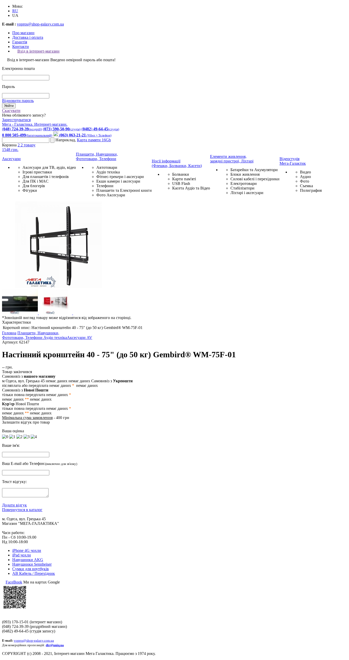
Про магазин (23, 33)
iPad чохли (21, 555)
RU (15, 11)
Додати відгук (14, 505)
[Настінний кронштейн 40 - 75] (58, 286)
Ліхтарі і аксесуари (246, 193)
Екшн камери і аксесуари (118, 181)
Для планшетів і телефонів (45, 176)
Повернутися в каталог (22, 509)
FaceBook (14, 582)
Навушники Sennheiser (32, 564)
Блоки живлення (245, 174)
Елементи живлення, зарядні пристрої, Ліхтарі (231, 158)
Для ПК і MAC (35, 181)
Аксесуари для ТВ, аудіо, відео (49, 167)
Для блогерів (33, 186)
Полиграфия (311, 190)
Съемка (306, 186)
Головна (9, 333)
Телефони (104, 186)
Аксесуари (11, 159)
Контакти (20, 46)
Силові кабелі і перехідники (255, 179)
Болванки (180, 174)
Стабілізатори (242, 188)
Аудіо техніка (108, 172)
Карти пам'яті (184, 179)
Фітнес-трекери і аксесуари (120, 176)
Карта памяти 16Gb (94, 140)
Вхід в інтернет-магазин (38, 51)
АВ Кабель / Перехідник (33, 573)
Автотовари (106, 167)
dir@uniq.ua (55, 645)
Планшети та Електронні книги (124, 190)
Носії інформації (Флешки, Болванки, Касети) (177, 163)
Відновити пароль (18, 100)
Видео (305, 172)
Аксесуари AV (79, 337)
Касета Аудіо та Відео (191, 188)
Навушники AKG (27, 559)
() (22, 129)
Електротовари (243, 183)
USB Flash (181, 183)
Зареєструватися (16, 120)
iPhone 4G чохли (26, 550)
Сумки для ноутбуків (30, 569)
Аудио (305, 176)
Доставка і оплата (27, 37)
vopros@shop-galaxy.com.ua (40, 24)
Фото (304, 181)
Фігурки (29, 190)
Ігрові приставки (37, 172)
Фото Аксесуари (110, 195)
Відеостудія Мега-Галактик (293, 161)
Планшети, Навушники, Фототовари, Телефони (97, 156)
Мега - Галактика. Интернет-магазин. (34, 124)
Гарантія (19, 42)
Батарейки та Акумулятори (254, 170)
